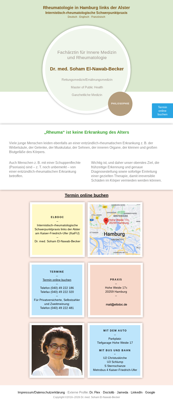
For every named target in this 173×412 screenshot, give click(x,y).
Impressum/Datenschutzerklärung (41, 392)
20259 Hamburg (116, 291)
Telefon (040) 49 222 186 (57, 287)
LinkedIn (136, 392)
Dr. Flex (94, 392)
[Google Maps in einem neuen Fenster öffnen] (115, 229)
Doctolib (108, 392)
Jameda (122, 392)
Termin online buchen (86, 195)
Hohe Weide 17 (115, 287)
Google (150, 392)
